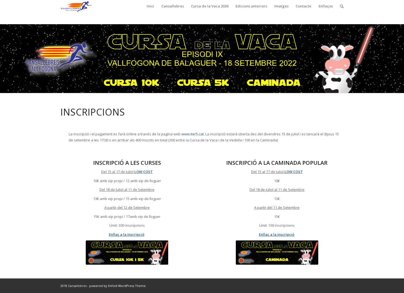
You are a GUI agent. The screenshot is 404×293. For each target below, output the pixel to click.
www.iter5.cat (192, 134)
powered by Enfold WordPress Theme (117, 286)
